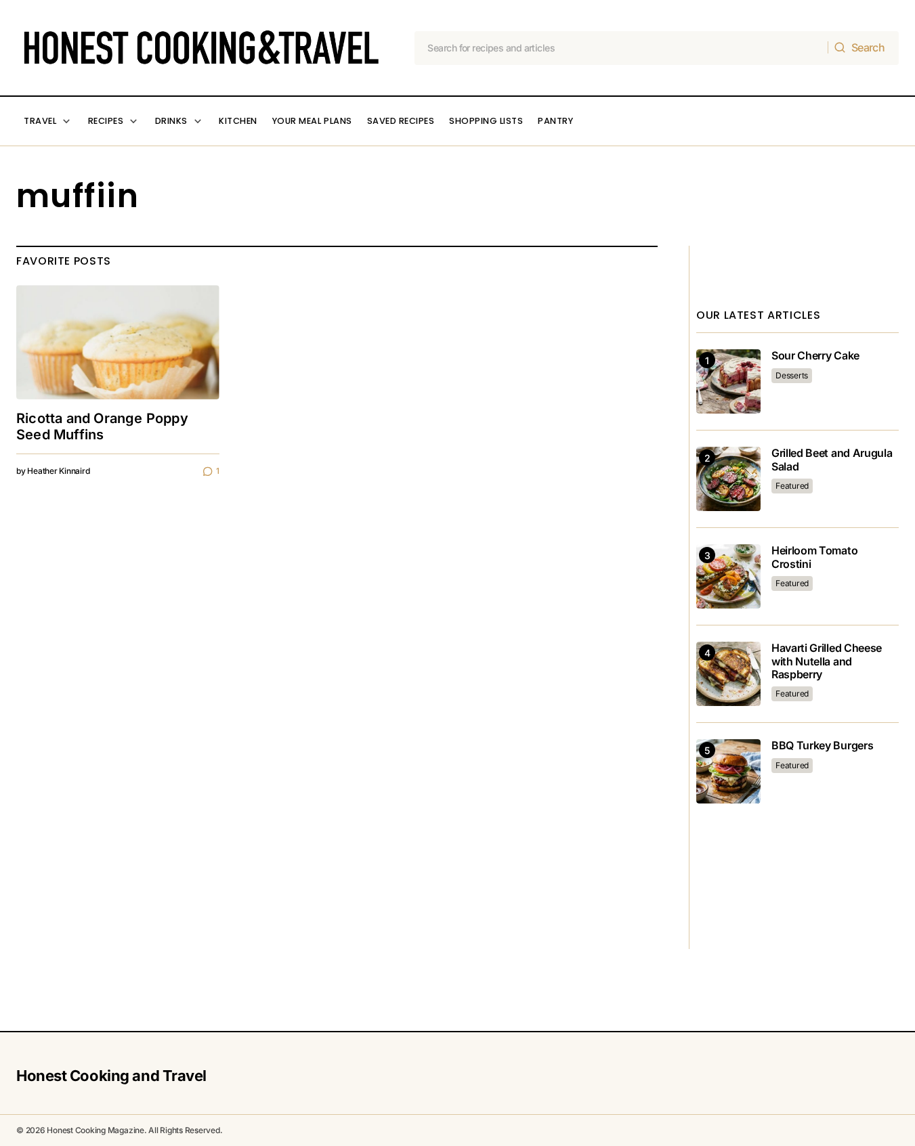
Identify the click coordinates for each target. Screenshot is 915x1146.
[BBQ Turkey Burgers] (728, 771)
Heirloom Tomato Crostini (814, 557)
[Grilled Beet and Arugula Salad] (728, 479)
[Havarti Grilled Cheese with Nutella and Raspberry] (728, 674)
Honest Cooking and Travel (111, 1075)
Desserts (791, 375)
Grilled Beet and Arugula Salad (831, 459)
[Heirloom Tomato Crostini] (728, 576)
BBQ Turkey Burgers (822, 745)
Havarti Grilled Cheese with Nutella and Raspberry (826, 661)
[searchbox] (621, 48)
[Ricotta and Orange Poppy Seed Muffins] (117, 342)
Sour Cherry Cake (815, 355)
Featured (792, 486)
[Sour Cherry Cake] (728, 381)
